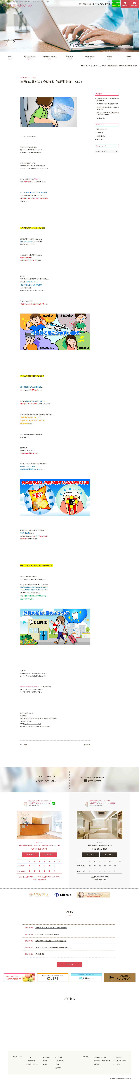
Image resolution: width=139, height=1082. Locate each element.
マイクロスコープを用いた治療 (102, 1061)
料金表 (45, 1061)
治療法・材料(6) (101, 136)
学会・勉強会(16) (101, 129)
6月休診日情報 (101, 118)
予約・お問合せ (59, 1061)
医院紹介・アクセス (33, 1064)
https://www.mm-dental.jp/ (32, 724)
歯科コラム (58, 1068)
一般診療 (117, 1064)
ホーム (29, 1057)
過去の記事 (87, 745)
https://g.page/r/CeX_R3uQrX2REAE (40, 726)
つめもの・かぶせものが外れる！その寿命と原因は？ (108, 99)
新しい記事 (23, 745)
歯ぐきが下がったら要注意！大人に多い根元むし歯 (108, 108)
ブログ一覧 (69, 965)
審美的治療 (118, 1057)
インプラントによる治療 (100, 1057)
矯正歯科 (96, 1064)
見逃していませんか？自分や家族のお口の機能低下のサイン (108, 114)
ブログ (57, 1064)
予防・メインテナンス (120, 1061)
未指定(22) (100, 139)
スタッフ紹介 (46, 1057)
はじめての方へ (32, 1061)
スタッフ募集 (58, 1057)
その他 (33, 78)
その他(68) (100, 133)
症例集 (45, 1064)
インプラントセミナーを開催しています (107, 104)
